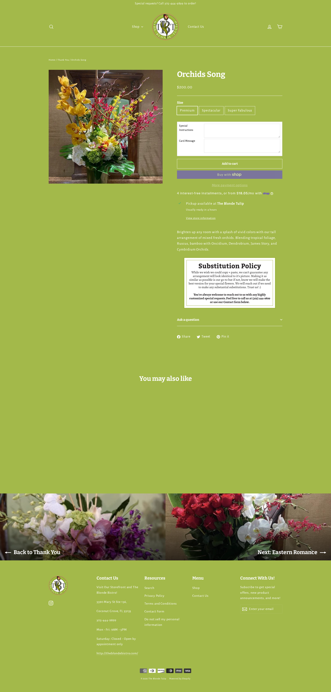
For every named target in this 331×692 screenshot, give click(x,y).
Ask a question (188, 320)
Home (52, 60)
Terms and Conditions (160, 603)
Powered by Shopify (179, 678)
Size (180, 102)
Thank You (63, 60)
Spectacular (211, 110)
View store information (201, 218)
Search (149, 588)
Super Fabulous (240, 110)
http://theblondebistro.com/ (117, 653)
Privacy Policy (154, 596)
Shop (136, 26)
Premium (187, 110)
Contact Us (196, 26)
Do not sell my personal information (161, 622)
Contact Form (154, 611)
